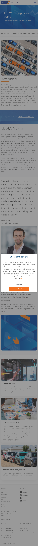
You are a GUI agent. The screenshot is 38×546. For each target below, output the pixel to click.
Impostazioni (19, 284)
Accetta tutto (19, 289)
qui (21, 278)
